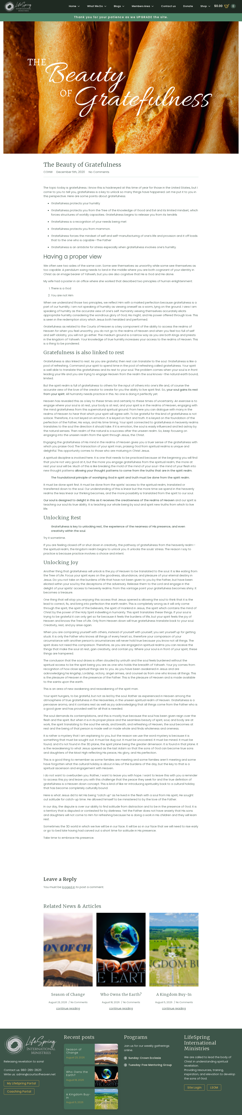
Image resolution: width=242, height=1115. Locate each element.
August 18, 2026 (75, 1080)
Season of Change (68, 995)
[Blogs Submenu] (124, 6)
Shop (203, 6)
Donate (188, 6)
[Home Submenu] (79, 6)
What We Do (95, 6)
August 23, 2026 (75, 1057)
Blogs (117, 6)
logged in (68, 887)
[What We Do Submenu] (106, 6)
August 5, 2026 (74, 1102)
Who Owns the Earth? (121, 995)
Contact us (168, 6)
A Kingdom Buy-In (174, 995)
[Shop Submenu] (210, 6)
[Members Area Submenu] (153, 6)
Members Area (141, 6)
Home (72, 6)
